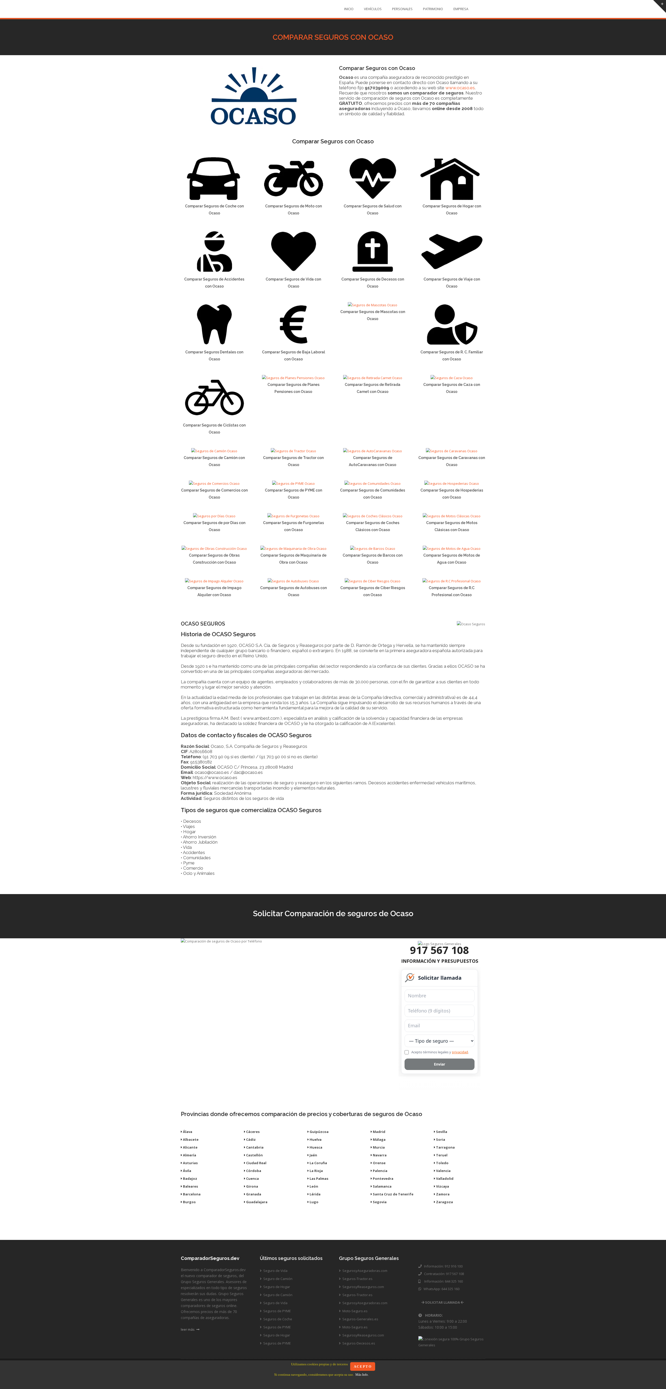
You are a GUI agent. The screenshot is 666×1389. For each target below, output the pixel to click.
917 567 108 (439, 950)
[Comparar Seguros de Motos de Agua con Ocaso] (452, 548)
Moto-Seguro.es (355, 1311)
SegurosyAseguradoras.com (364, 1270)
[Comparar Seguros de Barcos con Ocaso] (372, 548)
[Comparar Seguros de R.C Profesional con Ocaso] (451, 581)
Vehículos (373, 9)
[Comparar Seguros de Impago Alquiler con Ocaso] (214, 581)
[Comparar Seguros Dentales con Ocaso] (214, 345)
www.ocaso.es (460, 87)
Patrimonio (433, 9)
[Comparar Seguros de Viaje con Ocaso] (451, 272)
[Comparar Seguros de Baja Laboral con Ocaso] (293, 345)
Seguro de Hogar (276, 1286)
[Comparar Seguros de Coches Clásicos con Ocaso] (372, 516)
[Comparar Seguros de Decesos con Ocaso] (372, 272)
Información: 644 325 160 (442, 1281)
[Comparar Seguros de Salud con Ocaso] (372, 199)
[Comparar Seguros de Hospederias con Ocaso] (451, 483)
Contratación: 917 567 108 (443, 1273)
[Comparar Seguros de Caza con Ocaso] (452, 377)
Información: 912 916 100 (442, 1266)
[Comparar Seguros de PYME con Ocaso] (293, 483)
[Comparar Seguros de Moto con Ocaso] (293, 199)
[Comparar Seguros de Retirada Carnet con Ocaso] (372, 377)
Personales (402, 9)
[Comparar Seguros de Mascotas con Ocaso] (372, 305)
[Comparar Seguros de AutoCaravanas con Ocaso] (372, 451)
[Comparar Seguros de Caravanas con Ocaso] (451, 451)
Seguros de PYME (276, 1311)
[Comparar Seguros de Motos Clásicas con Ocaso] (452, 516)
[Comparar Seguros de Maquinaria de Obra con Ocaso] (293, 548)
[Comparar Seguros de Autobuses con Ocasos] (293, 581)
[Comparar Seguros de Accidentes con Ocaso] (214, 272)
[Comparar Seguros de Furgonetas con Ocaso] (293, 516)
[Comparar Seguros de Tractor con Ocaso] (293, 451)
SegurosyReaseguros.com (363, 1286)
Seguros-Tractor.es (357, 1278)
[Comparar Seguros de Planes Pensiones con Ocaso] (293, 377)
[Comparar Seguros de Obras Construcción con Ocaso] (214, 548)
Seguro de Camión (277, 1278)
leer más (188, 1329)
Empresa (460, 9)
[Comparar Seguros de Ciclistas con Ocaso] (214, 418)
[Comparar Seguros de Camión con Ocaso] (214, 451)
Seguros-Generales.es (360, 1319)
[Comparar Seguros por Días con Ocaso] (214, 516)
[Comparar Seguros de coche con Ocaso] (214, 199)
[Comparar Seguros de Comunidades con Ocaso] (372, 483)
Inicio (349, 9)
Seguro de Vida (274, 1270)
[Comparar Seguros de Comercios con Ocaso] (214, 483)
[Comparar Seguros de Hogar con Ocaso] (451, 199)
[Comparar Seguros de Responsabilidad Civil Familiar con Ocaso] (451, 345)
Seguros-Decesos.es (358, 1343)
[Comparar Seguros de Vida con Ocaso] (293, 272)
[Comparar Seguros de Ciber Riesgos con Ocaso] (372, 581)
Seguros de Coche (277, 1319)
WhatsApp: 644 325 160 (440, 1288)
